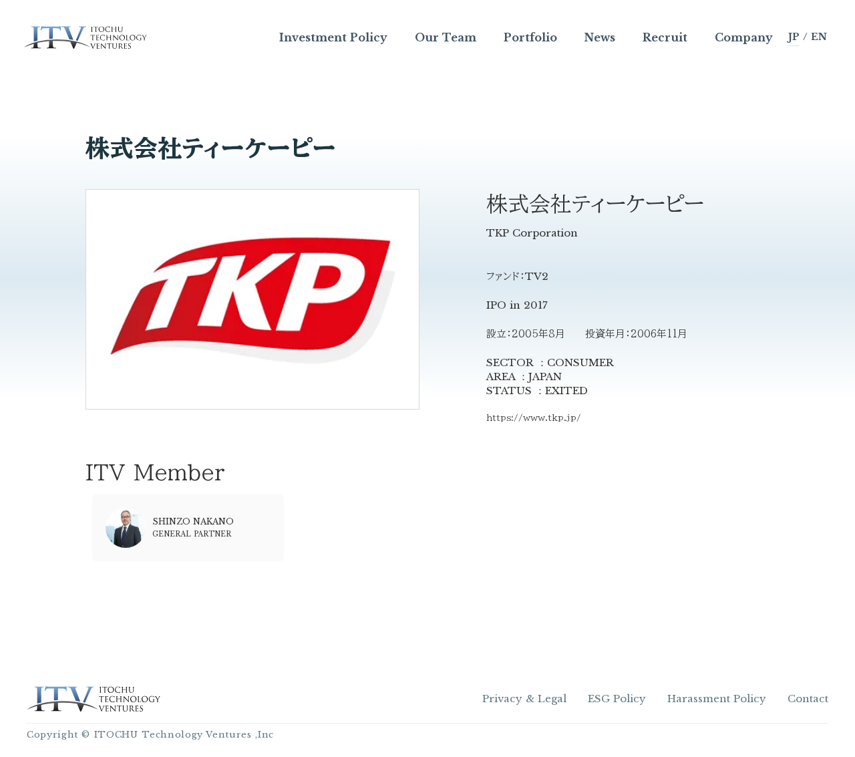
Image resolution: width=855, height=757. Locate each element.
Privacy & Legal (524, 698)
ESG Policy (617, 698)
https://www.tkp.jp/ (533, 418)
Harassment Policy (716, 698)
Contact (808, 698)
